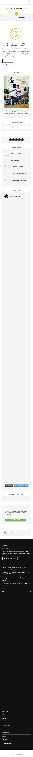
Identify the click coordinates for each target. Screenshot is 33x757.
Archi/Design (5, 48)
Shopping (4, 718)
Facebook (6, 569)
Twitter (21, 569)
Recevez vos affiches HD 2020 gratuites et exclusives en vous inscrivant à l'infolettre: (16, 513)
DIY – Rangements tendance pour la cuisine (18, 160)
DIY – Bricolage (6, 725)
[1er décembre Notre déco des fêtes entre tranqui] (16, 235)
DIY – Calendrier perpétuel (18, 180)
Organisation (5, 732)
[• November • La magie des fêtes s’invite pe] (16, 334)
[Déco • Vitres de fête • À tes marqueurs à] (16, 207)
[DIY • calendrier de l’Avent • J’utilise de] (16, 263)
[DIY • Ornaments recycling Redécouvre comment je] (16, 292)
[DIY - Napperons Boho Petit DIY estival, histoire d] (16, 476)
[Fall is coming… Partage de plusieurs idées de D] (16, 448)
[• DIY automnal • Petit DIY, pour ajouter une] (16, 391)
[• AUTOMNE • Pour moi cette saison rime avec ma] (16, 405)
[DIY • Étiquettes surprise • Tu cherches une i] (16, 249)
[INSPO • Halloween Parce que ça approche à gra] (16, 377)
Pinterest (16, 569)
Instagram (11, 569)
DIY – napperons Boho (17, 166)
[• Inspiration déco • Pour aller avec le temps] (16, 419)
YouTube (26, 569)
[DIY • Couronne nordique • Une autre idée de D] (16, 278)
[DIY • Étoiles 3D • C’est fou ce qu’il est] (16, 221)
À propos (4, 739)
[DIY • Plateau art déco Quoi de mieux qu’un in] (16, 462)
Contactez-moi (6, 743)
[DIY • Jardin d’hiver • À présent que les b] (16, 320)
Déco (3, 714)
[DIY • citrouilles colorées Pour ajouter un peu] (16, 434)
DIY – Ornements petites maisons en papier (18, 152)
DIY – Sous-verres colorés (18, 173)
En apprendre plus (10, 558)
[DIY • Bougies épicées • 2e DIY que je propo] (16, 306)
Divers (11, 48)
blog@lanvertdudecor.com (9, 585)
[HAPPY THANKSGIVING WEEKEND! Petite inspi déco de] (16, 363)
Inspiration (5, 729)
